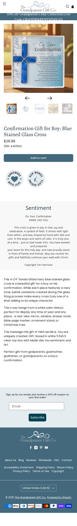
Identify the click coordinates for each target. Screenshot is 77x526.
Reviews (31, 460)
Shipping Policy (45, 467)
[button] (4, 6)
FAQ (56, 460)
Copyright (58, 471)
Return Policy (65, 467)
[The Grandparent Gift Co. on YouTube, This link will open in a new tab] (46, 453)
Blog (21, 460)
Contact (67, 460)
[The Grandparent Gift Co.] (38, 6)
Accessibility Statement (19, 467)
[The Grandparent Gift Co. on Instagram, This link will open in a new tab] (36, 453)
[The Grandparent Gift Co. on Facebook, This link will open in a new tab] (30, 453)
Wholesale (45, 460)
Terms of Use (40, 471)
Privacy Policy (21, 471)
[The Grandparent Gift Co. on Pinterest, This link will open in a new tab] (41, 453)
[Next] (49, 98)
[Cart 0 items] (72, 6)
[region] (38, 58)
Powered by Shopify (59, 497)
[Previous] (27, 98)
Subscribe (37, 417)
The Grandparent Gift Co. (30, 497)
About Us (10, 460)
